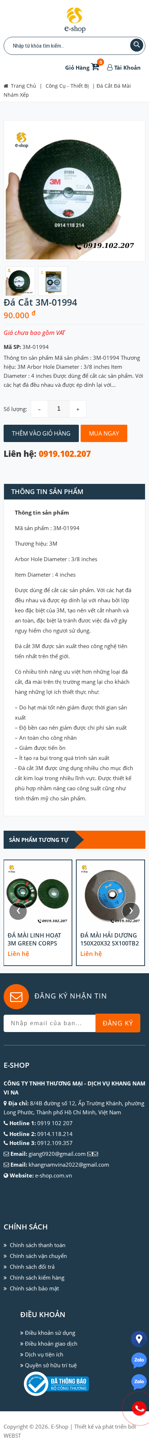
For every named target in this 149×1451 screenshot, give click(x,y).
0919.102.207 (65, 453)
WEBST (12, 1435)
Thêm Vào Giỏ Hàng (41, 433)
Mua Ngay (104, 433)
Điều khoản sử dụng (50, 1332)
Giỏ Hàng (83, 67)
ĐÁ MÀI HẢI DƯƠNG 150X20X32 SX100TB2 (109, 939)
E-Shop (59, 1426)
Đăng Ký (118, 1023)
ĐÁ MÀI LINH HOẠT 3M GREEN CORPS (34, 939)
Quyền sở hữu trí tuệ (51, 1365)
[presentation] (18, 911)
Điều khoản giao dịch (51, 1343)
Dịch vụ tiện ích (44, 1354)
